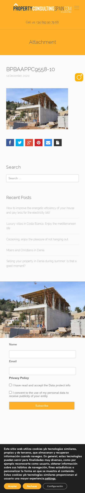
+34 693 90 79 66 (47, 22)
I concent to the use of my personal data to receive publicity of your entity (39, 394)
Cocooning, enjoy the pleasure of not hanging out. (37, 239)
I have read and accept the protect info (41, 385)
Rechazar (32, 486)
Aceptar (12, 486)
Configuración (55, 486)
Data (52, 385)
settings (50, 478)
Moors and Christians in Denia (25, 250)
